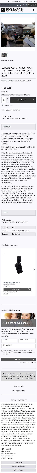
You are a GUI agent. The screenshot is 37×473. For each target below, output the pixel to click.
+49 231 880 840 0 (26, 1)
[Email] (8, 1)
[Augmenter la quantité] (7, 98)
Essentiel (7, 449)
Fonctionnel (8, 456)
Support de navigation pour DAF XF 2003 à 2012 (12, 283)
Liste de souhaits (7, 105)
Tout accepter (18, 462)
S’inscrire (15, 1)
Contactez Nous (18, 391)
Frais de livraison (15, 110)
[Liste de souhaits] (26, 5)
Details (5, 212)
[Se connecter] (18, 5)
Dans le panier (22, 100)
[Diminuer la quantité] (7, 101)
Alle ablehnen (18, 470)
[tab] (18, 127)
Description (7, 126)
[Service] (34, 1)
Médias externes (10, 453)
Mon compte (18, 386)
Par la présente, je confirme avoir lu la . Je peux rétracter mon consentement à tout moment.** (19, 352)
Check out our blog (4, 4)
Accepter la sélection (18, 466)
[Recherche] (23, 5)
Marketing (7, 451)
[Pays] (20, 5)
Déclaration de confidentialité (11, 445)
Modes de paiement (18, 400)
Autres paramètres (7, 458)
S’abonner (18, 359)
